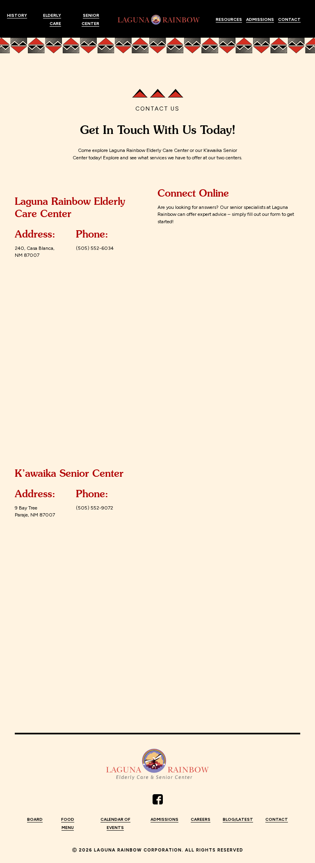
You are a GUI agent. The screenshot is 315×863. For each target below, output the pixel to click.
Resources (229, 19)
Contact (289, 19)
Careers (200, 819)
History (17, 15)
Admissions (260, 19)
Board (35, 819)
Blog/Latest (238, 819)
